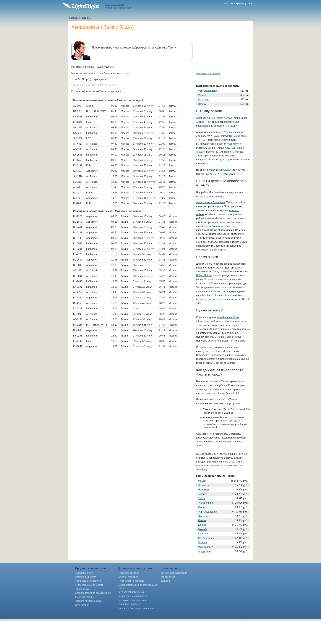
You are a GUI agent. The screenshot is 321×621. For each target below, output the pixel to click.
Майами (202, 95)
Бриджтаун (204, 551)
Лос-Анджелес (206, 538)
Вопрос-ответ (167, 577)
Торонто (202, 494)
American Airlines (205, 118)
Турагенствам (82, 589)
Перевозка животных (129, 573)
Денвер (202, 524)
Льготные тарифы (84, 597)
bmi (236, 118)
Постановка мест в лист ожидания (136, 608)
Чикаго (202, 520)
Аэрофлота (234, 143)
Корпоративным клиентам (89, 585)
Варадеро (203, 99)
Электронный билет (85, 577)
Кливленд (203, 533)
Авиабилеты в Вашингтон (210, 202)
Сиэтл (201, 498)
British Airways (224, 118)
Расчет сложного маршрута (132, 596)
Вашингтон (204, 485)
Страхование (82, 605)
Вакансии (165, 581)
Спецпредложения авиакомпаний (93, 593)
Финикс (202, 507)
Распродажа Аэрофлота (88, 581)
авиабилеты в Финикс (208, 226)
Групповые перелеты (129, 604)
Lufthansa (218, 295)
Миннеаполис (205, 547)
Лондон (202, 480)
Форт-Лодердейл (207, 90)
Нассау (202, 104)
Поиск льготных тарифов (131, 581)
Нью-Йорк (203, 489)
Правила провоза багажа (88, 601)
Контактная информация (118, 7)
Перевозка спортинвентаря (132, 600)
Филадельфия (206, 502)
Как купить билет (114, 4)
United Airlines (204, 275)
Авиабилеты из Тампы (208, 73)
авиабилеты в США (228, 317)
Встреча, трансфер (128, 577)
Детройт (202, 529)
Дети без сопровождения (131, 592)
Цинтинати (204, 516)
